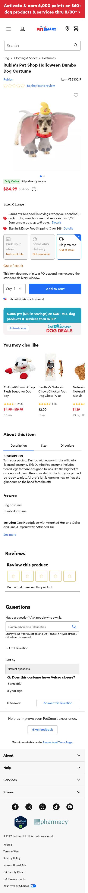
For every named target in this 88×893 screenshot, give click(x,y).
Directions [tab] (67, 442)
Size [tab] (44, 442)
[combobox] (42, 45)
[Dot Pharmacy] (51, 819)
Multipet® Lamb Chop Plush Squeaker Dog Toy (19, 388)
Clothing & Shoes (25, 58)
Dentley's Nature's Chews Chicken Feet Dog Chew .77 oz (52, 388)
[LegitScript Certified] (20, 819)
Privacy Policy (12, 855)
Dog (6, 58)
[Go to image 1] (41, 173)
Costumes (49, 58)
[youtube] (69, 803)
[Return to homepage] (46, 28)
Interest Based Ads (14, 862)
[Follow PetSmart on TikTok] (56, 803)
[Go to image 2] (44, 173)
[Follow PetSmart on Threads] (42, 803)
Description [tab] (18, 442)
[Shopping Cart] (75, 29)
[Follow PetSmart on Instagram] (28, 803)
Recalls (7, 841)
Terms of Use (11, 848)
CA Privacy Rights (14, 875)
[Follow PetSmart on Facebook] (15, 803)
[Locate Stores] (67, 29)
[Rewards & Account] (22, 29)
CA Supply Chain (13, 868)
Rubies (8, 79)
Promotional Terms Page (57, 739)
